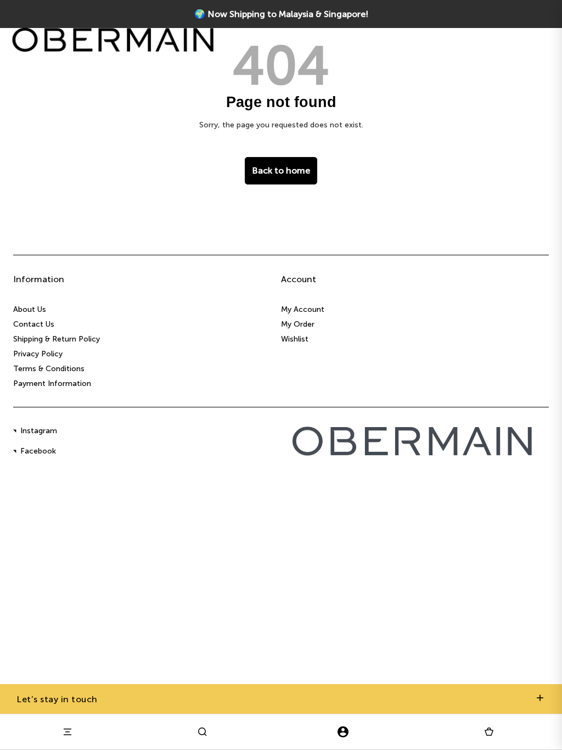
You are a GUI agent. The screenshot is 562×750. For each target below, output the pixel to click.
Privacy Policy (38, 354)
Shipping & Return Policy (56, 339)
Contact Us (33, 324)
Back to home (281, 170)
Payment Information (52, 383)
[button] (489, 731)
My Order (297, 324)
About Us (29, 309)
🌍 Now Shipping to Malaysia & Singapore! (281, 14)
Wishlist (294, 339)
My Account (302, 309)
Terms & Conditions (49, 368)
